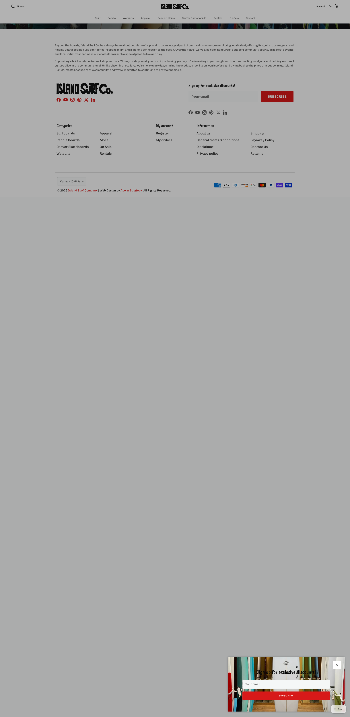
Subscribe (286, 695)
